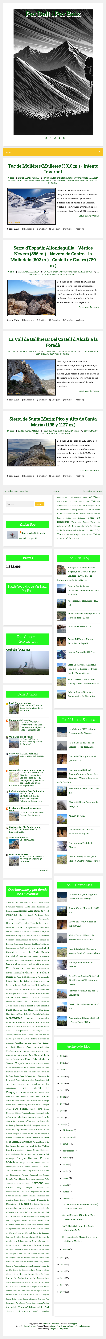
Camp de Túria (23, 935)
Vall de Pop (72, 510)
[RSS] (59, 138)
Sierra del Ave (43, 1299)
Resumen (23, 1203)
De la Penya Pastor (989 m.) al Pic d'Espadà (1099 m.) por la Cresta (84, 980)
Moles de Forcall (24, 1014)
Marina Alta (70, 351)
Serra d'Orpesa (37, 1229)
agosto (66, 1157)
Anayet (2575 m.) (77, 815)
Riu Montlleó (21, 1212)
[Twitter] (46, 138)
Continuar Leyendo (89, 215)
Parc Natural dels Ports (27, 1108)
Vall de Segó (82, 510)
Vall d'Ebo (72, 501)
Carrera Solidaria (14, 940)
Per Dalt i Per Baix (53, 13)
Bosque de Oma (32, 927)
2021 (62, 1090)
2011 (62, 1285)
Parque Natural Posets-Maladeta (81, 178)
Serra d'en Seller (23, 1224)
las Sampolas (39, 989)
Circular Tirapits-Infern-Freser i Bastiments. (32, 813)
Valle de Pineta (64, 530)
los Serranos (13, 997)
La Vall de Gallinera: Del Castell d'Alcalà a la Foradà (53, 342)
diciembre (68, 1130)
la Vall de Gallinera (54, 351)
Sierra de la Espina (34, 1282)
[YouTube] (55, 138)
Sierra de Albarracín (30, 1266)
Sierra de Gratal (12, 1274)
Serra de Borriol (24, 1233)
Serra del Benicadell (24, 1249)
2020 (62, 1097)
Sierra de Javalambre (37, 1278)
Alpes (13, 911)
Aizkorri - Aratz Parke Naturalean (30, 907)
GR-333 (30, 960)
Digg (81, 228)
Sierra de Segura (41, 1294)
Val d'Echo (62, 501)
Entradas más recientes (16, 491)
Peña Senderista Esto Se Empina (26, 791)
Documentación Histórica (16, 948)
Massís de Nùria (20, 1010)
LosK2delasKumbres (20, 703)
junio (65, 1171)
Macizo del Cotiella (14, 1002)
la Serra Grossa (38, 981)
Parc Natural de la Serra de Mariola (28, 1067)
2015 (62, 1257)
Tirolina (10, 1311)
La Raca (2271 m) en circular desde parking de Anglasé (31, 741)
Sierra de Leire (19, 1291)
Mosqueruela (22, 1030)
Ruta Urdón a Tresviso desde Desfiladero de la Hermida (31, 708)
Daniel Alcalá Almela (33, 533)
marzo (66, 1191)
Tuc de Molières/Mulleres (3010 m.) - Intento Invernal (53, 169)
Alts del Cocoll (26, 915)
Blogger (73, 1324)
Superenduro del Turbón (32, 756)
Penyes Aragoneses (35, 1179)
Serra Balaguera (41, 1216)
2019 (62, 1103)
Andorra (39, 915)
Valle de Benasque (44, 180)
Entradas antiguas (92, 491)
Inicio (55, 491)
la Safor (24, 981)
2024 (62, 1069)
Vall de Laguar (88, 505)
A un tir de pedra (18, 837)
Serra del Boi (39, 1249)
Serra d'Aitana (29, 1220)
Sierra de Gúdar (15, 1278)
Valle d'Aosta (94, 509)
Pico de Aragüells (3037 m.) (81, 652)
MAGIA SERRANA (19, 854)
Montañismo (59, 178)
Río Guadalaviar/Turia (16, 1208)
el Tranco (20, 952)
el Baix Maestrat (37, 948)
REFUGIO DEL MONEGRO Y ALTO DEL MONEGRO (25, 830)
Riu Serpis (34, 1212)
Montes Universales (37, 1018)
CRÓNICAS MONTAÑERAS (23, 753)
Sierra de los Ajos (33, 1291)
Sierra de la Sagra (29, 1286)
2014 (62, 1264)
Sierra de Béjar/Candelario (24, 1270)
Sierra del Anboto (30, 1299)
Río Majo (41, 1208)
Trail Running (22, 1311)
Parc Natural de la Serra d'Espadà (75, 272)
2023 (62, 1076)
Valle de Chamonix (75, 526)
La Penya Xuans (27, 839)
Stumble (69, 228)
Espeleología (25, 956)
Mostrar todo (44, 870)
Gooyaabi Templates (59, 1328)
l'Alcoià (45, 964)
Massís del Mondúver (38, 1010)
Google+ (55, 228)
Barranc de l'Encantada (34, 919)
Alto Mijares (35, 910)
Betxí (22, 927)
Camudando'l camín (20, 720)
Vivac (76, 538)
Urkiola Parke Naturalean (78, 497)
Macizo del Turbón (31, 1002)
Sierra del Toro (13, 1303)
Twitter (42, 228)
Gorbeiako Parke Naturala (16, 960)
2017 (62, 1117)
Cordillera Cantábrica (40, 944)
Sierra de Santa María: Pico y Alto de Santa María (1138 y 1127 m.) (53, 422)
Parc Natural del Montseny (16, 1105)
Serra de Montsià (36, 1245)
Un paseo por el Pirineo (22, 736)
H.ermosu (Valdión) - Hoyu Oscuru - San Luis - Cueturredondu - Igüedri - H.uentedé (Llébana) (32, 726)
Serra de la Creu (19, 1241)
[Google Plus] (51, 138)
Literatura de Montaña (38, 993)
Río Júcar (31, 1208)
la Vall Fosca (12, 989)
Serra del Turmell (22, 1258)
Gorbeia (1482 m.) (18, 649)
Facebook (28, 228)
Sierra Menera (37, 1303)
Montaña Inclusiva (40, 1014)
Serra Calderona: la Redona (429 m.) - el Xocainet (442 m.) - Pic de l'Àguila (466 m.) (84, 668)
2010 (62, 1291)
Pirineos (12, 180)
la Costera (41, 968)
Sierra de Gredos (26, 1274)
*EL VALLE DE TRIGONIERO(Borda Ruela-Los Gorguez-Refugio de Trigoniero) (31, 797)
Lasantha (55, 1326)
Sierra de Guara (42, 1274)
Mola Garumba (12, 1014)
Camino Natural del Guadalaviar (26, 931)
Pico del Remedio (21, 1183)
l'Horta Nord (30, 969)
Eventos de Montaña (40, 956)
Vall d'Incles (84, 501)
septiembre (68, 1150)
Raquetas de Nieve (25, 180)
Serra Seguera (20, 1262)
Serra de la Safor (34, 1241)
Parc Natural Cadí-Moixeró (30, 1051)
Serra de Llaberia (21, 1245)
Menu (8, 152)
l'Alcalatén (34, 964)
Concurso (27, 944)
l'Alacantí (22, 964)
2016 (62, 1124)
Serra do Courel (37, 1258)
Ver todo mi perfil (28, 538)
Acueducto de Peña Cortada (18, 903)
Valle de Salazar (80, 530)
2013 (62, 1271)
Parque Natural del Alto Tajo (31, 1150)
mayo (65, 1178)
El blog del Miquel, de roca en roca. (25, 809)
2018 (62, 1110)
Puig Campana (25, 1187)
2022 (62, 1083)
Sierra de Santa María (68, 431)
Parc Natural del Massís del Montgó (32, 1100)
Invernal (47, 178)
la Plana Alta (29, 972)
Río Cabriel (34, 1204)
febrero (66, 1198)
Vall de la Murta (74, 505)
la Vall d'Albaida (22, 985)
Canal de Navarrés (40, 935)
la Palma (17, 973)
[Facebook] (41, 138)
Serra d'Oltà (26, 1229)
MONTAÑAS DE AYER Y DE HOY (26, 770)
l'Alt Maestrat (15, 968)
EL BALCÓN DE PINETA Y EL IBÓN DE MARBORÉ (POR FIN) (32, 859)
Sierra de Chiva (42, 1270)
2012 (62, 1278)
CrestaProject (30, 1326)
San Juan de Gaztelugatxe (23, 1216)
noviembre (68, 1137)
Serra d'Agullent (13, 1220)
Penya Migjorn (19, 1179)
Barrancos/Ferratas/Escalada (23, 923)
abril (65, 1185)
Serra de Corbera (41, 1233)
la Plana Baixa (51, 272)
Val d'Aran (94, 497)
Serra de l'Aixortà (30, 1237)
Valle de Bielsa (79, 522)
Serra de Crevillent (13, 1237)
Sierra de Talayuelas (14, 1299)
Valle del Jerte (86, 534)
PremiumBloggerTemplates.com (75, 1326)
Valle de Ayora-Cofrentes (81, 514)
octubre (67, 1143)
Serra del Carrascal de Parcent (31, 1253)
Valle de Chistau (92, 526)
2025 (62, 1062)
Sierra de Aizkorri (13, 1266)
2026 (62, 1056)
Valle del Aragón (72, 534)
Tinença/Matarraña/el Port (33, 1307)
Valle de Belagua (75, 518)
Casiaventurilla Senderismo (24, 827)
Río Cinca (44, 1204)
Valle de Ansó (63, 514)
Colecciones (18, 944)
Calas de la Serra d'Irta (79, 626)
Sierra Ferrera (25, 1303)
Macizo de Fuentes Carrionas (35, 997)
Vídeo (69, 538)
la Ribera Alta (41, 977)
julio (65, 1164)
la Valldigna (26, 989)
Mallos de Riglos (19, 1006)
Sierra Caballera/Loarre (38, 1262)
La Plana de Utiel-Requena (24, 977)
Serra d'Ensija (37, 1225)
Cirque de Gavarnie (30, 940)
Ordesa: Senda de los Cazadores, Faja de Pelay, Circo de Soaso (83, 590)
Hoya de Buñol (50, 431)
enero (66, 1249)
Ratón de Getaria (13, 1196)
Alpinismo (21, 910)
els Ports (33, 952)
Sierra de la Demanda (15, 1282)
